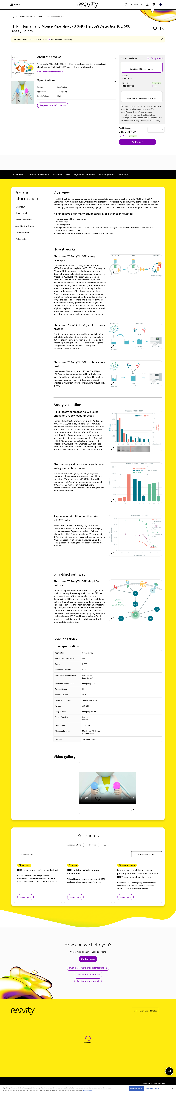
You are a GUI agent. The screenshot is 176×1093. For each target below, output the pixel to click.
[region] (88, 1089)
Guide (106, 845)
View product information (50, 71)
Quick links (18, 174)
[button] (147, 4)
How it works (21, 213)
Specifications (22, 232)
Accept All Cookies (136, 1088)
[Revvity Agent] (169, 1071)
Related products (107, 174)
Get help (123, 174)
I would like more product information (88, 967)
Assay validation (23, 219)
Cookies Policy (87, 1090)
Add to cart (137, 141)
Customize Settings (152, 1088)
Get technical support (88, 981)
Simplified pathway (24, 226)
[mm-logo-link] (88, 4)
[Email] (162, 30)
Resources (57, 174)
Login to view (124, 136)
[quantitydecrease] (149, 129)
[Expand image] (112, 273)
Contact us (136, 4)
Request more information (53, 105)
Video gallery (21, 239)
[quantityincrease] (162, 129)
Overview (20, 206)
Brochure (92, 845)
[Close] (172, 1088)
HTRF (40, 16)
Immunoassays (26, 16)
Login (154, 86)
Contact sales (88, 959)
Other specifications (66, 646)
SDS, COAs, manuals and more (80, 174)
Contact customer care (88, 974)
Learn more (25, 897)
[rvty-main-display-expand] (132, 810)
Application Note (74, 845)
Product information (39, 174)
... (13, 17)
